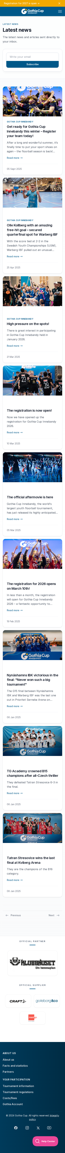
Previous (16, 915)
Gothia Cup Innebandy (20, 121)
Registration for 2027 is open (22, 3)
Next (51, 915)
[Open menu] (60, 11)
